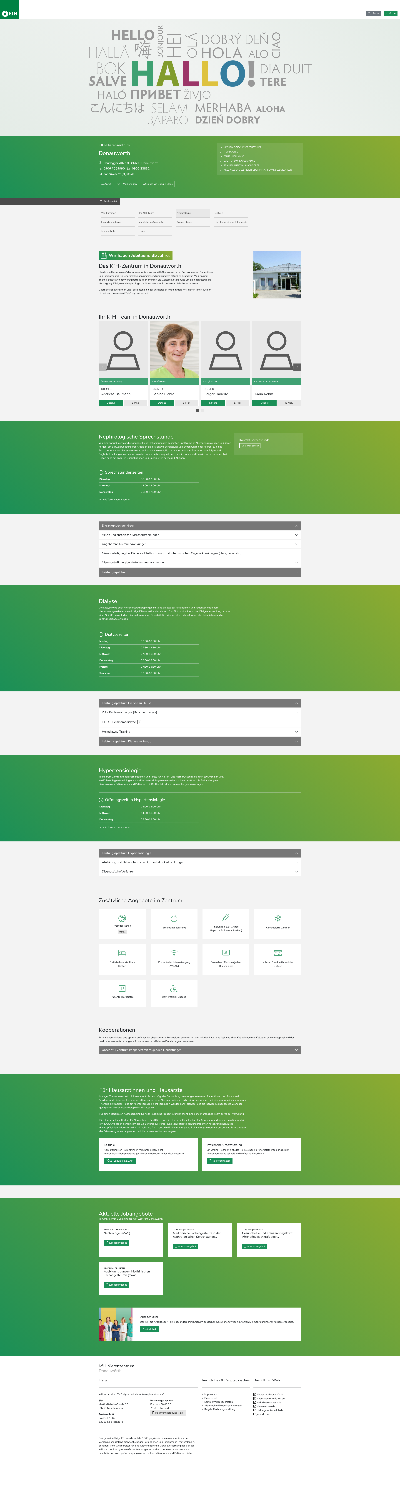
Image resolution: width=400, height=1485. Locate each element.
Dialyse (219, 213)
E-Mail (135, 403)
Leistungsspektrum (114, 572)
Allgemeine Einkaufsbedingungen (223, 1405)
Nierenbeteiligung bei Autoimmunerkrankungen (133, 562)
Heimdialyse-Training (116, 732)
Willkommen (108, 213)
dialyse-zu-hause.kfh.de (270, 1394)
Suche (375, 13)
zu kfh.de (391, 13)
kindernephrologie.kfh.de (271, 1398)
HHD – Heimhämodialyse (119, 722)
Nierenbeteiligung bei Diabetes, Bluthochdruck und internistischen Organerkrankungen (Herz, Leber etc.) (171, 553)
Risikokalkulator (221, 1161)
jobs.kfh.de (151, 1329)
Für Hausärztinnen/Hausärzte (231, 222)
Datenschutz (211, 1398)
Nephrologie (184, 213)
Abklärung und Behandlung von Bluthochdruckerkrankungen (143, 862)
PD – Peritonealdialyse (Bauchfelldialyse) (129, 712)
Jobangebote (108, 231)
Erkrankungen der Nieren (118, 526)
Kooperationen (185, 222)
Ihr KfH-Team (146, 213)
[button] (197, 410)
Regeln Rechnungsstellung (219, 1409)
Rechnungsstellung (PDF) (169, 1413)
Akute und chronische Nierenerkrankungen (130, 535)
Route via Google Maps (159, 184)
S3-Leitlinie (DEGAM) (121, 1161)
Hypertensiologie (111, 222)
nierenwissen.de (266, 1406)
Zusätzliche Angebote (151, 222)
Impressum (210, 1394)
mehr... (122, 931)
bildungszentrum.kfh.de (270, 1410)
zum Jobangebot (118, 1243)
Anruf (107, 184)
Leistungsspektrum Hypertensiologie (126, 853)
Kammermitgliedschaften (218, 1402)
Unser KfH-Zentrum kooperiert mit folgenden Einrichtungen (142, 1050)
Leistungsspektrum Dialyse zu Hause (126, 703)
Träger (142, 231)
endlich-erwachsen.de (269, 1402)
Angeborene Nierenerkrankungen (124, 544)
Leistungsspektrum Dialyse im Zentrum (128, 741)
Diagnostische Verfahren (118, 872)
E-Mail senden (128, 184)
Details (111, 403)
